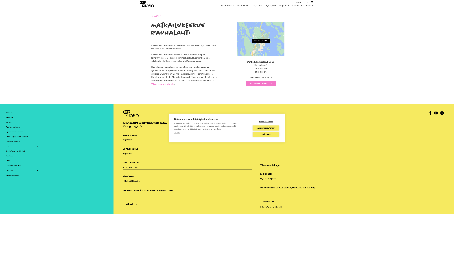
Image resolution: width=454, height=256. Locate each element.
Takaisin (157, 16)
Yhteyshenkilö (130, 149)
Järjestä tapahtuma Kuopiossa (17, 137)
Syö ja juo (9, 122)
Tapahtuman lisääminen (14, 132)
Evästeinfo (9, 170)
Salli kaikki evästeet (266, 128)
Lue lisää (177, 132)
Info (298, 2)
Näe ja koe (9, 117)
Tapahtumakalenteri (13, 127)
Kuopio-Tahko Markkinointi (15, 151)
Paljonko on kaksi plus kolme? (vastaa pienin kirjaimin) (287, 188)
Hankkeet (9, 156)
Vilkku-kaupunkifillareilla (162, 84)
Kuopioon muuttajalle (13, 166)
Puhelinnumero (131, 163)
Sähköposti (129, 176)
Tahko (8, 161)
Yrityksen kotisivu (258, 84)
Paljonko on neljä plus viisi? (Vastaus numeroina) (148, 190)
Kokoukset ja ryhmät (13, 141)
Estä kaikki (266, 134)
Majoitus (9, 113)
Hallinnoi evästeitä (12, 175)
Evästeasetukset (266, 122)
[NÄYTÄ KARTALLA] (260, 58)
